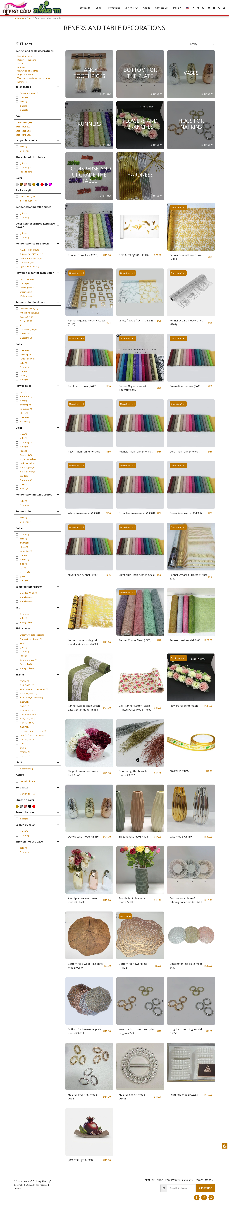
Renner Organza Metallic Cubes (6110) (87, 322)
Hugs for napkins (25, 74)
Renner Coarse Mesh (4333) (135, 640)
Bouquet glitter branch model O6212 (133, 773)
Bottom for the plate (26, 59)
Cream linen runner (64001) (186, 386)
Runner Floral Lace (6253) (83, 255)
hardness (22, 81)
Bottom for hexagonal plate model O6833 (84, 1031)
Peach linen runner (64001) (84, 451)
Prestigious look (178, 658)
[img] (89, 227)
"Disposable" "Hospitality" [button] (32, 1181)
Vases (20, 63)
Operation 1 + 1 (178, 207)
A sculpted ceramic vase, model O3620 (82, 900)
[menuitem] (84, 7)
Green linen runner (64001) (186, 513)
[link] (197, 1197)
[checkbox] (17, 806)
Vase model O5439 (181, 836)
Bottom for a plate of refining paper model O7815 (186, 900)
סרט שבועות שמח (179, 771)
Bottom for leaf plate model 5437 (186, 965)
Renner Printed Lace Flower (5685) (186, 257)
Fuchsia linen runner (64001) (136, 451)
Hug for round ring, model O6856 (186, 1031)
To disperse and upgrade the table (33, 78)
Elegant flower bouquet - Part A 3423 (83, 773)
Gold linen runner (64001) (185, 451)
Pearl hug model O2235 (184, 1094)
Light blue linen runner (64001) (137, 575)
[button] (224, 1146)
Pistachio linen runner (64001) (137, 513)
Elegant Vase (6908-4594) (133, 836)
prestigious (125, 916)
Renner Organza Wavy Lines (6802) (186, 322)
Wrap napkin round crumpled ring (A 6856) (137, 1031)
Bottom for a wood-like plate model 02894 (85, 965)
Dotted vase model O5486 (83, 836)
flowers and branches (27, 70)
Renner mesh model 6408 (185, 640)
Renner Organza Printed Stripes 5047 (189, 576)
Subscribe (205, 1188)
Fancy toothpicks (25, 56)
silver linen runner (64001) (83, 575)
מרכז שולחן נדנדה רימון (80, 1160)
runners (21, 67)
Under (24, 122)
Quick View (89, 243)
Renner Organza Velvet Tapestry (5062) (132, 388)
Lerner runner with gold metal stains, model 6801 (83, 642)
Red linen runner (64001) (82, 386)
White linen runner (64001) (84, 513)
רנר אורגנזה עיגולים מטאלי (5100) (136, 320)
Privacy (17, 1188)
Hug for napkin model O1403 (132, 1096)
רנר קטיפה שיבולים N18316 (134, 255)
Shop (29, 18)
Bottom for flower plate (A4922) (133, 965)
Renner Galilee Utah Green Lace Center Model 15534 (84, 707)
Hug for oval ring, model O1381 (83, 1096)
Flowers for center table (184, 705)
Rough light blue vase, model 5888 (132, 900)
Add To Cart (90, 249)
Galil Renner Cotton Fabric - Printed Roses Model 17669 (135, 707)
